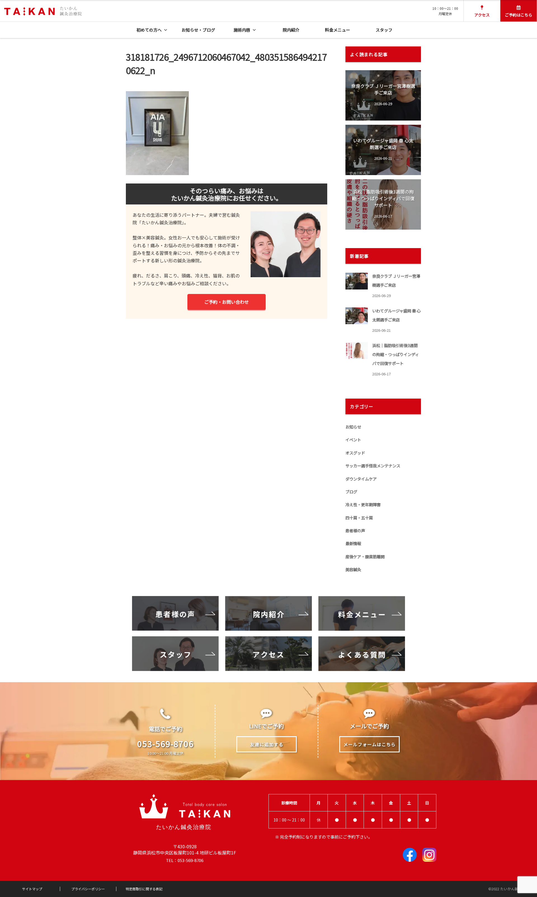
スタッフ (384, 30)
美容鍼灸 (353, 569)
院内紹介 (291, 30)
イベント (353, 439)
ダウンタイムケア (361, 479)
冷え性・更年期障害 (363, 504)
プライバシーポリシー (88, 889)
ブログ (351, 492)
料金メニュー (337, 30)
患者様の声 (355, 530)
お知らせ (353, 427)
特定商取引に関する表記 (144, 889)
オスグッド (355, 453)
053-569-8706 (165, 743)
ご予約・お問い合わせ (226, 301)
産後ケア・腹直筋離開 (365, 556)
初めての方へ (149, 30)
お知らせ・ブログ (198, 30)
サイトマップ (32, 889)
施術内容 (242, 30)
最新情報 (353, 543)
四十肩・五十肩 (359, 518)
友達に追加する (266, 744)
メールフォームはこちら (369, 744)
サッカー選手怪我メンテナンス (372, 465)
